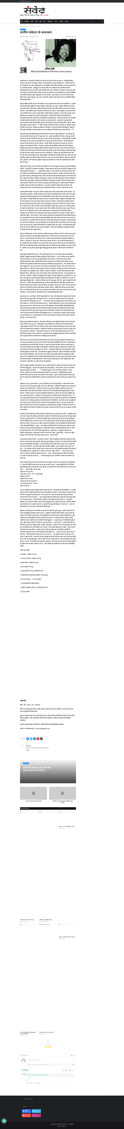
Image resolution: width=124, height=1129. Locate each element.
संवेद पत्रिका (27, 21)
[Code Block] (43, 1064)
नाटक (56, 21)
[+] (48, 1064)
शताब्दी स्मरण (50, 21)
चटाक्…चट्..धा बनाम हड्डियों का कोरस (66, 826)
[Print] (41, 738)
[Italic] (30, 1064)
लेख (44, 21)
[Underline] (33, 1064)
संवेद (22, 21)
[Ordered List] (37, 1064)
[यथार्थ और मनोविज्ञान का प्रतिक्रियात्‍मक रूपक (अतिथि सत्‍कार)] (28, 977)
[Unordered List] (39, 1064)
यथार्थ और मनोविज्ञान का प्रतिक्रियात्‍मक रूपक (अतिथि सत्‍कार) (28, 1033)
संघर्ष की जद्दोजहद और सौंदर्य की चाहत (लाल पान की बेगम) (37, 769)
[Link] (45, 1064)
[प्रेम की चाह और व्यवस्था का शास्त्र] (28, 864)
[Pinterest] (38, 738)
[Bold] (28, 1064)
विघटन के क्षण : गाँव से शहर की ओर (46, 1032)
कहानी (40, 21)
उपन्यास (66, 21)
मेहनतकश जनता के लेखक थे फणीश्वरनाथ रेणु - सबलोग (37, 1074)
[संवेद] (34, 10)
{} (46, 1064)
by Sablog (71, 1124)
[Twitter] (31, 738)
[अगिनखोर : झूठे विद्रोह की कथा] (48, 864)
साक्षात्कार (61, 21)
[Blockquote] (41, 1064)
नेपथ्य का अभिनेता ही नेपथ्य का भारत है (67, 937)
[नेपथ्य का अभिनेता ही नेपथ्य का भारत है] (67, 930)
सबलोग (32, 21)
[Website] (27, 750)
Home (22, 26)
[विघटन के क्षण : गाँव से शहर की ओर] (48, 977)
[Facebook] (27, 738)
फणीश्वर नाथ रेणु (27, 26)
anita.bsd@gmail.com (43, 728)
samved (26, 36)
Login (73, 1055)
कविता (36, 21)
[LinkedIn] (34, 738)
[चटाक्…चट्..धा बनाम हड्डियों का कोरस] (67, 818)
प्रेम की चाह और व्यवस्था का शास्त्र (26, 920)
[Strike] (35, 1064)
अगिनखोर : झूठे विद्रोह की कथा (45, 920)
